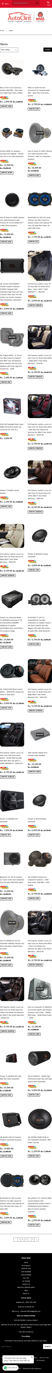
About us (26, 1293)
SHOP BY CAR (26, 1268)
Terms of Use (44, 1358)
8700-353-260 (31, 1302)
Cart (48, 5)
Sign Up (47, 1346)
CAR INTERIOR (26, 1272)
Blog (26, 1290)
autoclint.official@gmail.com (30, 1311)
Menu (7, 4)
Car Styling (26, 1281)
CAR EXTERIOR (26, 1275)
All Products (26, 1265)
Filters (47, 50)
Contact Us (26, 1284)
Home (2, 30)
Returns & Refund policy (26, 1287)
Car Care (26, 1278)
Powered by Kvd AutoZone (32, 1368)
